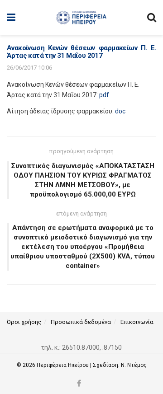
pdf (104, 94)
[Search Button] (151, 17)
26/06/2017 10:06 (29, 67)
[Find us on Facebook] (79, 384)
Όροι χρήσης (24, 322)
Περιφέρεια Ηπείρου (63, 365)
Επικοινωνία (136, 322)
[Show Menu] (11, 17)
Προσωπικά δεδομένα (81, 322)
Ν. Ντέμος (134, 365)
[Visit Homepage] (81, 18)
